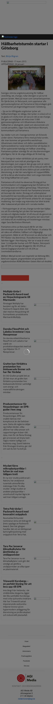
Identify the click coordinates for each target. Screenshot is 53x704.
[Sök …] (47, 37)
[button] (40, 37)
